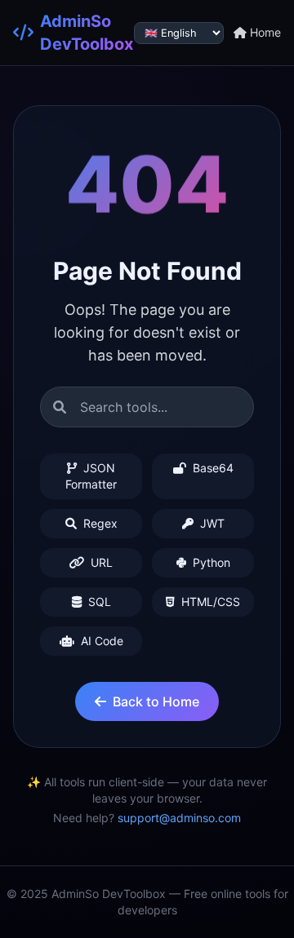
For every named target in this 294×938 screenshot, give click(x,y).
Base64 (211, 468)
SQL (98, 601)
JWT (211, 523)
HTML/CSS (209, 601)
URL (100, 562)
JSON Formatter (91, 476)
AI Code (100, 641)
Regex (99, 523)
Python (209, 562)
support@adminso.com (179, 818)
